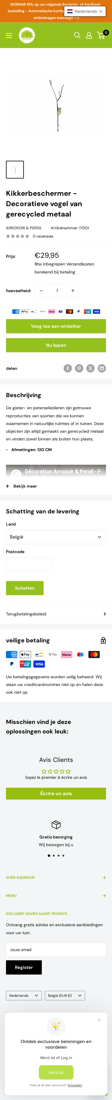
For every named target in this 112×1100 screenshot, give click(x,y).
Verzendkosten (80, 264)
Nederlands (18, 995)
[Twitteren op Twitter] (90, 368)
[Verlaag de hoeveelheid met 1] (41, 290)
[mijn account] (89, 35)
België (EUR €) (60, 995)
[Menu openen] (9, 35)
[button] (85, 11)
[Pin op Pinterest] (79, 368)
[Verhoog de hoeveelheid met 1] (73, 290)
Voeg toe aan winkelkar (56, 326)
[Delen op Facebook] (68, 368)
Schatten (25, 588)
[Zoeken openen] (77, 35)
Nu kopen (56, 345)
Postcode (15, 551)
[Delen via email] (102, 368)
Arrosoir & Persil (24, 227)
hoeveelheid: (18, 290)
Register (24, 967)
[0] (101, 35)
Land (11, 524)
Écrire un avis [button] (56, 793)
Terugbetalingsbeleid (26, 614)
